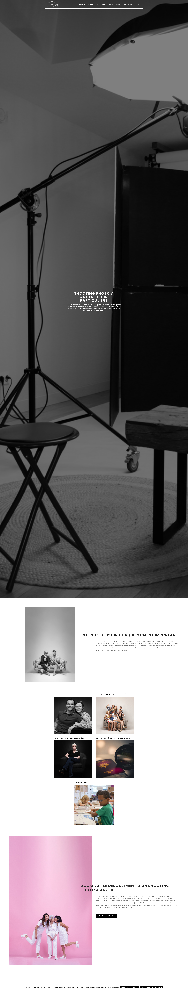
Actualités (110, 4)
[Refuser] (184, 988)
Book (124, 4)
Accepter (124, 987)
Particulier (82, 4)
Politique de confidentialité (151, 987)
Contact (130, 4)
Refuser (134, 987)
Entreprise (90, 4)
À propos (118, 4)
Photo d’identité (100, 4)
